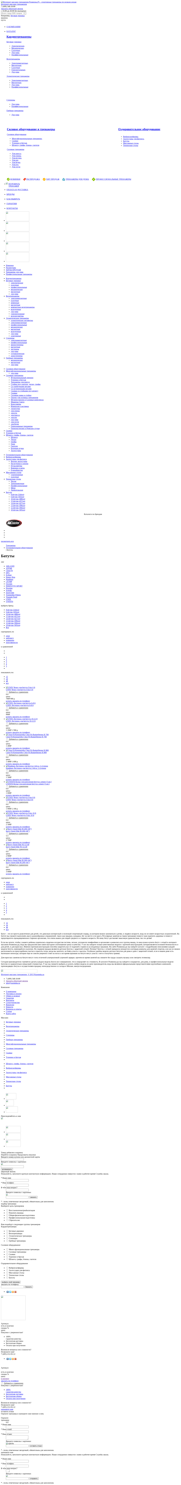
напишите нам (7, 1409)
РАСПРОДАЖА (33, 179)
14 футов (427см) (18, 503)
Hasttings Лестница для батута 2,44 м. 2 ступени (26, 768)
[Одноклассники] (13, 1291)
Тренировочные (17, 483)
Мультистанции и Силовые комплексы (27, 400)
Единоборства (17, 470)
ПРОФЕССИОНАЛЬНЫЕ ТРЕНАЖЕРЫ (113, 179)
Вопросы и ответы (14, 1009)
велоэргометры (17, 316)
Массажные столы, (131, 143)
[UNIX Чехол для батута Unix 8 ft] (20, 797)
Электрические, (18, 46)
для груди (15, 422)
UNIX (8, 599)
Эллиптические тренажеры (18, 76)
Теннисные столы (130, 145)
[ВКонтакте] (7, 1291)
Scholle (9, 590)
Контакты (10, 1000)
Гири (13, 444)
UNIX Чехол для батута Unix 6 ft (19, 690)
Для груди (16, 167)
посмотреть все (7, 541)
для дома (14, 294)
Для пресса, (17, 154)
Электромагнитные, (19, 63)
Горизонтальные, (18, 70)
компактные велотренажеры (23, 307)
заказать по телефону (21, 701)
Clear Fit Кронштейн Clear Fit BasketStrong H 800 (26, 752)
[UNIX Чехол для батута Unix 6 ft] (20, 687)
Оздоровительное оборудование (139, 129)
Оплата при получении (15, 1398)
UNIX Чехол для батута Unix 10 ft (20, 815)
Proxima (9, 588)
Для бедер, (16, 162)
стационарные (17, 475)
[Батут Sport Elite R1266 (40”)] (19, 829)
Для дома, (15, 53)
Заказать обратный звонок (12, 9)
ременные (15, 303)
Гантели (14, 446)
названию (10, 640)
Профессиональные (19, 486)
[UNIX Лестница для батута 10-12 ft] (21, 719)
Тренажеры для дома (14, 272)
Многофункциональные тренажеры (21, 371)
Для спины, (17, 156)
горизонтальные (18, 314)
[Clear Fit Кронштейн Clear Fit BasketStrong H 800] (27, 750)
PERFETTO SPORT (14, 586)
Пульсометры (16, 466)
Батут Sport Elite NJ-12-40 (16, 847)
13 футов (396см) (18, 506)
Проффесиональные (19, 55)
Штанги (14, 437)
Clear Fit (9, 570)
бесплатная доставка (14, 1394)
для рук (14, 413)
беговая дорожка (18, 16)
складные (15, 285)
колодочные (16, 309)
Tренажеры (11, 545)
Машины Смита (17, 402)
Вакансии (10, 1005)
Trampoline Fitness (13, 595)
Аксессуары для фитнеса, (133, 139)
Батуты (9, 492)
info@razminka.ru (13, 983)
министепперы (17, 345)
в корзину (5, 1379)
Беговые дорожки (14, 42)
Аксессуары (16, 451)
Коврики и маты (18, 468)
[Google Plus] (15, 1291)
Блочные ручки (17, 448)
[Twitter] (10, 1291)
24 (7, 679)
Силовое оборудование (16, 134)
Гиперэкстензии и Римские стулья (25, 428)
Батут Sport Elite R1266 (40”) (18, 831)
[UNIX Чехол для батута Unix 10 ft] (21, 813)
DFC (8, 573)
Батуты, (126, 141)
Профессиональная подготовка (21, 1218)
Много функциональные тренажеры (23, 1249)
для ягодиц (15, 409)
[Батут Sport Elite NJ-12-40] (17, 845)
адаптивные (16, 336)
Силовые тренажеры (15, 149)
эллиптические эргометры (22, 320)
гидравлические (17, 354)
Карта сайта (11, 1014)
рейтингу (10, 638)
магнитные (15, 292)
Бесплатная (14, 1396)
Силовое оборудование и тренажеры (31, 129)
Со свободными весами (21, 386)
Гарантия (10, 998)
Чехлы (13, 481)
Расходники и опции (19, 464)
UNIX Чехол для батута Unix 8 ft (19, 800)
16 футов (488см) (18, 499)
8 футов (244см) (17, 494)
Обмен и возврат (13, 996)
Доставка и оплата (13, 994)
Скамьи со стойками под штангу (24, 391)
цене (8, 636)
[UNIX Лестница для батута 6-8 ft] (20, 703)
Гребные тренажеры (15, 111)
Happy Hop (10, 577)
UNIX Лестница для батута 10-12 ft (20, 721)
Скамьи (15, 141)
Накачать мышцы (16, 1213)
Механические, (17, 48)
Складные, (15, 50)
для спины (15, 411)
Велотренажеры (13, 59)
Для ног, (15, 160)
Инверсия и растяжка (20, 406)
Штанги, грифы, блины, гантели (25, 145)
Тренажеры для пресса (20, 382)
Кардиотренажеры (19, 36)
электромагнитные (19, 298)
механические (17, 289)
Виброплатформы (13, 457)
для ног (14, 417)
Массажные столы (13, 472)
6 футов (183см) (17, 497)
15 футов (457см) (18, 501)
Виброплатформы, (131, 137)
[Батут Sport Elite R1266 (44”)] (19, 860)
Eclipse (9, 575)
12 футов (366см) (18, 508)
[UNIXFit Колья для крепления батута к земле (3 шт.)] (29, 782)
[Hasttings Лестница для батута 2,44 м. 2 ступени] (27, 766)
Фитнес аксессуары (19, 461)
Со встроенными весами (21, 389)
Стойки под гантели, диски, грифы (26, 384)
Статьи (9, 1011)
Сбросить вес (14, 1220)
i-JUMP (9, 582)
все (7, 683)
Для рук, (15, 165)
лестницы (15, 349)
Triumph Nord (11, 597)
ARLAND (10, 566)
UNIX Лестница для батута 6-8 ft (19, 705)
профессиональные (19, 287)
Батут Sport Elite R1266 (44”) (18, 862)
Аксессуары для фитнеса (16, 459)
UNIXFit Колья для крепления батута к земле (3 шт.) (28, 784)
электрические (17, 283)
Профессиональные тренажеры (19, 274)
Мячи (13, 488)
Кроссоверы (16, 404)
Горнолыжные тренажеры (22, 426)
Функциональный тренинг (22, 378)
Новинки (10, 265)
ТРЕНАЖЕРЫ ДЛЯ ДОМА (77, 179)
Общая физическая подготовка (21, 1215)
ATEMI (9, 568)
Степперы (11, 100)
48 (7, 681)
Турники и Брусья (18, 380)
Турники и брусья (13, 433)
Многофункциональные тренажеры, (27, 139)
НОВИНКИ (15, 179)
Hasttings (9, 579)
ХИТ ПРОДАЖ (52, 179)
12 (7, 677)
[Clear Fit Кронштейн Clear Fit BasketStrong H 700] (27, 735)
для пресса (15, 415)
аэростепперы (17, 356)
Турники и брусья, (19, 143)
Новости (9, 1007)
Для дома (15, 72)
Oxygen (9, 584)
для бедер (15, 424)
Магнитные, (16, 65)
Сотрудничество (13, 1002)
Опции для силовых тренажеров (24, 397)
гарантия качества (13, 1391)
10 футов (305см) (18, 510)
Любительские (17, 490)
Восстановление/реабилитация (21, 1210)
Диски (13, 439)
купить (9, 701)
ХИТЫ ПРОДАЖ (13, 270)
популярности (12, 642)
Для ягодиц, (17, 158)
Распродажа (11, 268)
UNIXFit (9, 601)
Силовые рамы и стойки (21, 395)
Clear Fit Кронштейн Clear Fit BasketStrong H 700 (26, 737)
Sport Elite (10, 593)
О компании (11, 991)
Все (7, 627)
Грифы (13, 442)
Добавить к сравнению (18, 692)
